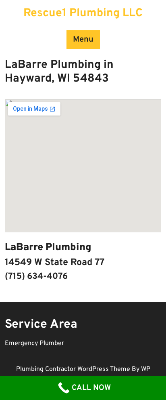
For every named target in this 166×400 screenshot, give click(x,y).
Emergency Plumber (34, 343)
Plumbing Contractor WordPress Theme (74, 369)
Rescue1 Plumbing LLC (83, 13)
